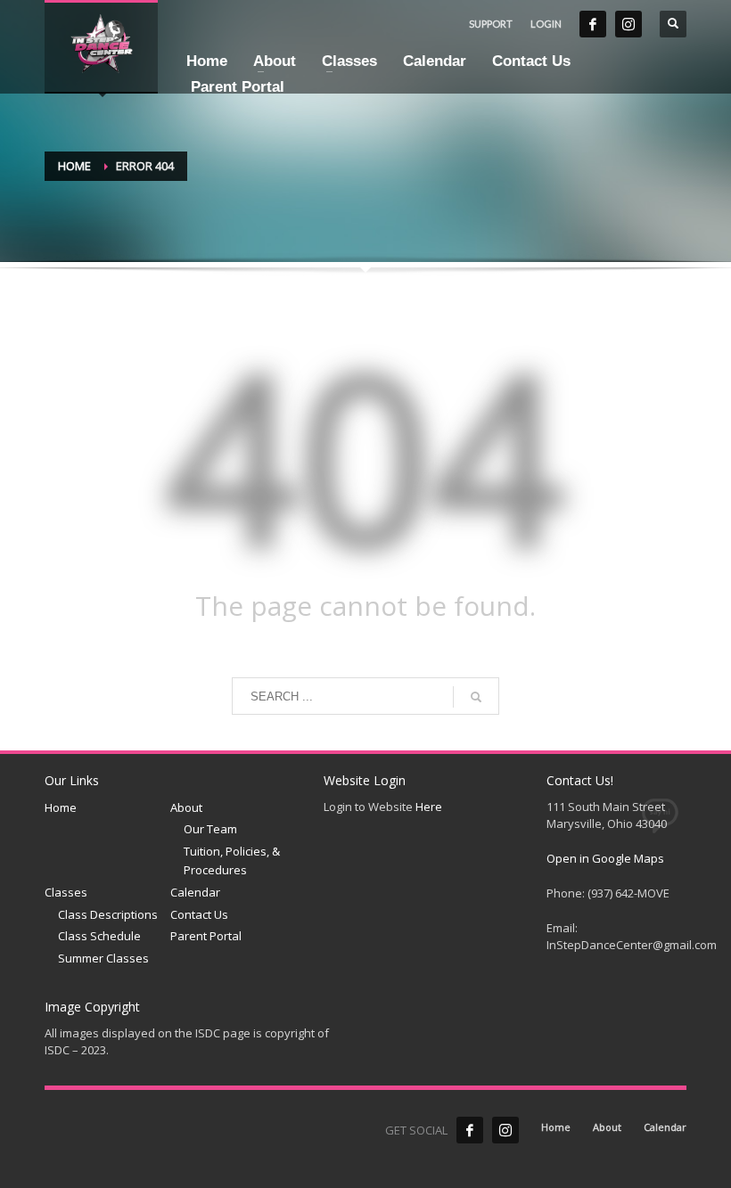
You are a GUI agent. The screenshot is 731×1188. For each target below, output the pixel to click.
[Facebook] (592, 24)
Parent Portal (206, 936)
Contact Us (199, 914)
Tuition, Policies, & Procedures (232, 860)
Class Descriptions (108, 914)
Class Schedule (99, 936)
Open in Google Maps (605, 858)
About (186, 807)
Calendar (195, 892)
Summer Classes (103, 958)
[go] (476, 697)
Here (428, 807)
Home (74, 166)
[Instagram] (628, 24)
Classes (66, 892)
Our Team (210, 829)
